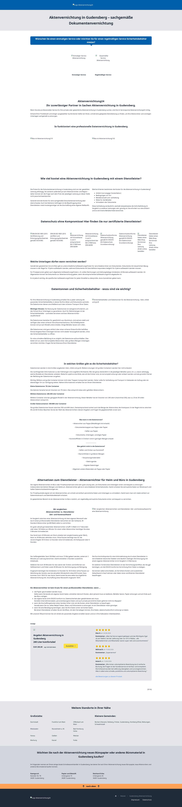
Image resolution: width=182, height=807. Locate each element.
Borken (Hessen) (101, 722)
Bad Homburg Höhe (78, 730)
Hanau (32, 736)
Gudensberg (124, 722)
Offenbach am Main (78, 723)
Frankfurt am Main (58, 722)
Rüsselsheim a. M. (58, 729)
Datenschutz (147, 800)
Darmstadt (34, 722)
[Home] (91, 5)
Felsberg (110, 722)
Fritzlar (116, 722)
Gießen (54, 736)
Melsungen (146, 722)
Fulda (75, 740)
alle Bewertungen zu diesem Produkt (109, 676)
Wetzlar (76, 736)
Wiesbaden (34, 729)
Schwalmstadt (100, 724)
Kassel (54, 740)
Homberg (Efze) (135, 722)
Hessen (123, 796)
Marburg (33, 740)
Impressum (135, 800)
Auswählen (70, 646)
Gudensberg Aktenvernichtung (140, 796)
